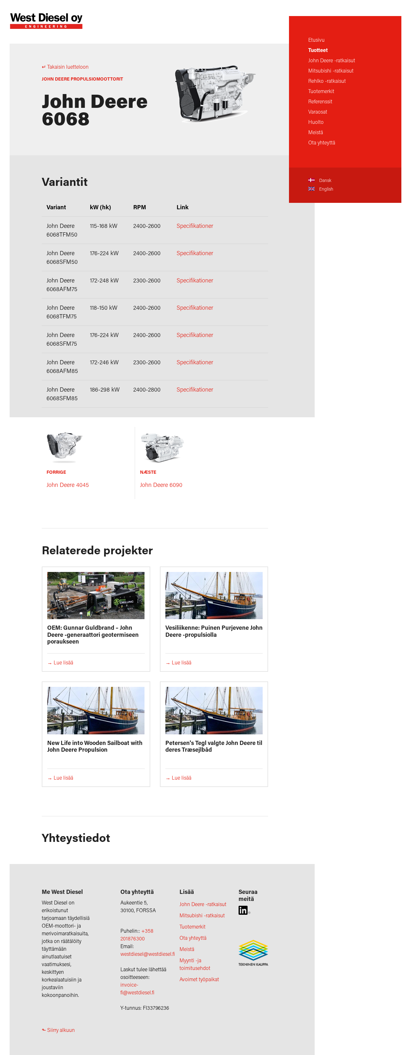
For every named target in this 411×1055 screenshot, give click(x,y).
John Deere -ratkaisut (331, 60)
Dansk (324, 180)
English (325, 189)
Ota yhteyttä (321, 142)
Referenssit (320, 101)
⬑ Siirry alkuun (58, 1029)
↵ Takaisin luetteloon (65, 66)
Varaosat (317, 111)
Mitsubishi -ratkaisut (331, 70)
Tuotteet (318, 50)
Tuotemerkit (321, 91)
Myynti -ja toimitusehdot (194, 964)
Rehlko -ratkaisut (327, 80)
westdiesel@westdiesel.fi (147, 953)
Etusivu (316, 39)
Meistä (315, 132)
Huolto (316, 121)
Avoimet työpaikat (199, 979)
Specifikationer (195, 225)
